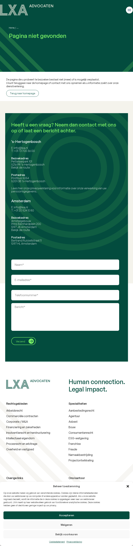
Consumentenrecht (81, 432)
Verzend (20, 341)
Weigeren (66, 524)
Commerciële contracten (22, 416)
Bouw (72, 427)
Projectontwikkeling (81, 460)
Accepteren (66, 515)
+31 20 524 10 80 (24, 210)
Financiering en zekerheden (23, 427)
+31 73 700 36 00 (24, 151)
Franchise (75, 443)
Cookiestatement (57, 541)
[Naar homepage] (26, 10)
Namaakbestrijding (81, 455)
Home (11, 27)
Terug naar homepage (22, 93)
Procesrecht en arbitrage (21, 443)
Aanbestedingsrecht (81, 410)
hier (20, 188)
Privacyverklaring (74, 541)
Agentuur (74, 416)
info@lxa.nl (21, 148)
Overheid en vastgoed (20, 449)
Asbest (73, 421)
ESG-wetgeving (78, 438)
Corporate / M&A (17, 421)
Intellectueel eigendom (20, 438)
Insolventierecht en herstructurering (28, 432)
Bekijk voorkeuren (66, 534)
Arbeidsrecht (14, 410)
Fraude (73, 449)
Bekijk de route (20, 167)
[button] (128, 486)
